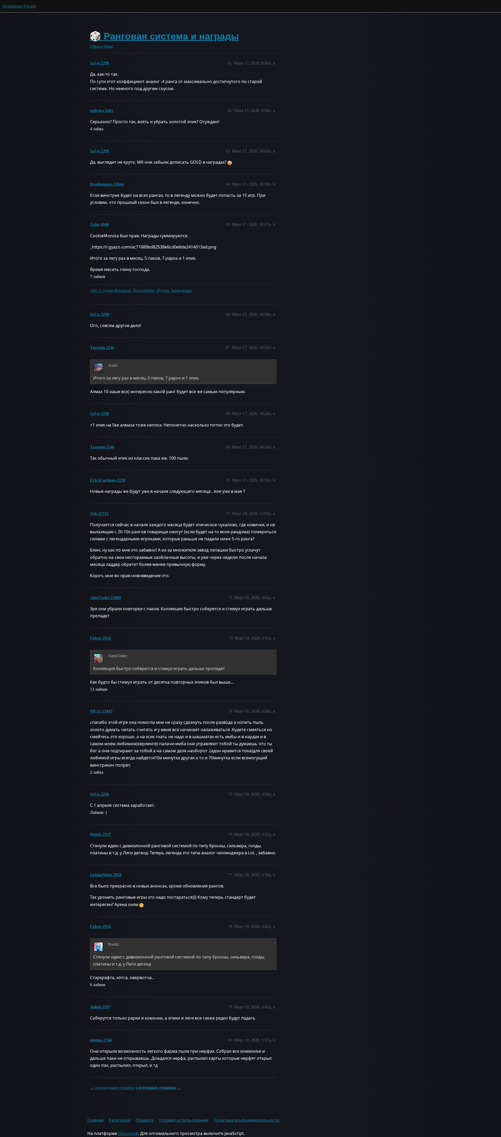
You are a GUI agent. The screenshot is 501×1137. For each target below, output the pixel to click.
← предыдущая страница (112, 1087)
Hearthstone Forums (19, 6)
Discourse (128, 1133)
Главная (95, 1120)
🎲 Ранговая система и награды (164, 36)
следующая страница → (158, 1087)
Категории (119, 1120)
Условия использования (183, 1120)
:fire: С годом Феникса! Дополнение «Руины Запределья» (141, 290)
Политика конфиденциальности (246, 1120)
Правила (144, 1120)
